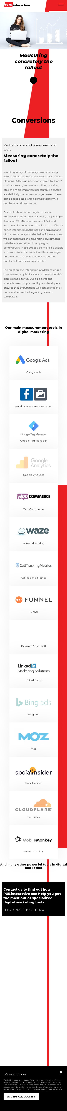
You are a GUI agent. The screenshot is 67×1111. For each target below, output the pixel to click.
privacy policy (41, 1089)
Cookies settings (55, 1089)
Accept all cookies (21, 1096)
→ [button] (33, 80)
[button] (61, 4)
